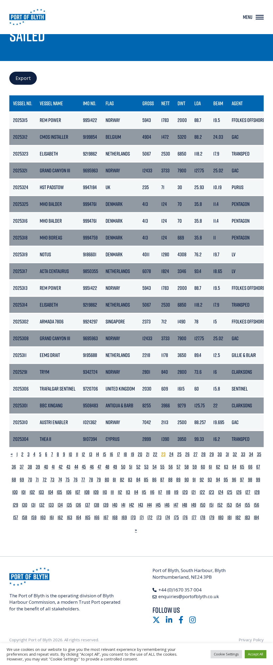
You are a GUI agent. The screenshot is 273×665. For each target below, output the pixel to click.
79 (99, 479)
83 (130, 479)
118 (168, 492)
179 (211, 517)
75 (68, 479)
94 (218, 479)
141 (123, 505)
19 (132, 454)
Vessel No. (22, 103)
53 (146, 466)
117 (160, 492)
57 (178, 466)
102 (32, 492)
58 (186, 466)
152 (220, 505)
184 (256, 517)
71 (37, 479)
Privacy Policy (251, 639)
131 (33, 505)
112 (120, 492)
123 (211, 492)
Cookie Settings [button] (226, 654)
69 (22, 479)
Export (23, 78)
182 (238, 517)
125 (229, 492)
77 (83, 479)
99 (258, 479)
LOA (197, 103)
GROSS (148, 103)
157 (15, 517)
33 (243, 454)
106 (68, 492)
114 (136, 492)
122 (202, 492)
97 (242, 479)
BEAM (218, 103)
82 (122, 479)
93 (210, 479)
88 (170, 479)
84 (138, 479)
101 (23, 492)
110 (105, 492)
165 (87, 517)
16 (111, 454)
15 (104, 454)
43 (68, 466)
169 (124, 517)
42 (61, 466)
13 (90, 454)
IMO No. (89, 103)
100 (15, 492)
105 (59, 492)
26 (187, 454)
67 (258, 466)
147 (176, 505)
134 (60, 505)
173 (159, 517)
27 (196, 454)
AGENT (237, 103)
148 (184, 505)
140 (114, 505)
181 (229, 517)
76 (76, 479)
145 (158, 505)
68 (14, 479)
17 (118, 454)
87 (162, 479)
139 (106, 505)
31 (227, 454)
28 (203, 454)
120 (185, 492)
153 (229, 505)
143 (140, 505)
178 (202, 517)
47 (99, 466)
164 (78, 517)
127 (247, 492)
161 (52, 517)
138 (96, 505)
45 (84, 466)
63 (226, 466)
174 (167, 517)
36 (14, 466)
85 (146, 479)
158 (24, 517)
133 (51, 505)
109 (96, 492)
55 (162, 466)
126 (239, 492)
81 (114, 479)
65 (242, 466)
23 (163, 454)
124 (220, 492)
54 (154, 466)
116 (152, 492)
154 (238, 505)
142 (131, 505)
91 (194, 479)
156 (256, 505)
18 (125, 454)
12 (83, 454)
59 (194, 466)
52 (138, 466)
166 (96, 517)
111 (112, 492)
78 (91, 479)
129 (15, 505)
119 (176, 492)
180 (220, 517)
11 (77, 454)
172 (149, 517)
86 (154, 479)
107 (77, 492)
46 (92, 466)
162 (60, 517)
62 (218, 466)
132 (42, 505)
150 (202, 505)
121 (193, 492)
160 (43, 517)
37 (22, 466)
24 (171, 454)
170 (133, 517)
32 (235, 454)
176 (185, 517)
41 (53, 466)
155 (247, 505)
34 (251, 454)
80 (107, 479)
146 (167, 505)
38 (30, 466)
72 (45, 479)
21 (147, 454)
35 (259, 454)
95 (226, 479)
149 (193, 505)
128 (257, 492)
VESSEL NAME (51, 103)
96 (234, 479)
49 (115, 466)
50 (123, 466)
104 (50, 492)
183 (247, 517)
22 (155, 454)
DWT (181, 103)
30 (220, 454)
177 (194, 517)
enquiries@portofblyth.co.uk (188, 596)
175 (176, 517)
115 (144, 492)
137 (87, 505)
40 (46, 466)
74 (60, 479)
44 (76, 466)
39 (38, 466)
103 (41, 492)
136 (78, 505)
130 (24, 505)
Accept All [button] (255, 654)
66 (250, 466)
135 (69, 505)
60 (203, 466)
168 (115, 517)
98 (250, 479)
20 (140, 454)
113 (128, 492)
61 (210, 466)
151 (211, 505)
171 (142, 517)
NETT (165, 103)
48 (107, 466)
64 (234, 466)
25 (179, 454)
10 (70, 454)
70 (30, 479)
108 (87, 492)
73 (52, 479)
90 (186, 479)
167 (106, 517)
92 (202, 479)
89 (178, 479)
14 (97, 454)
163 (69, 517)
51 (130, 466)
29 (212, 454)
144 (149, 505)
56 (170, 466)
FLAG (110, 103)
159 (34, 517)
